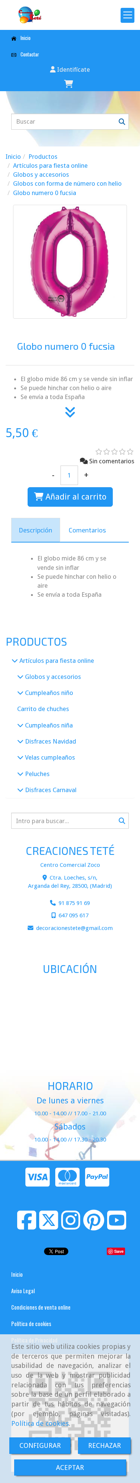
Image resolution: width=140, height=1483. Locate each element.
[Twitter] (48, 1226)
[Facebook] (26, 1226)
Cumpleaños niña (48, 725)
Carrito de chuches (43, 709)
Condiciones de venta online (41, 1307)
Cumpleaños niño (48, 692)
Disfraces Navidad (50, 741)
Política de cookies (40, 1423)
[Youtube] (116, 1226)
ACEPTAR (70, 1467)
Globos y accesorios (52, 676)
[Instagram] (70, 1226)
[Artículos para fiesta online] (15, 660)
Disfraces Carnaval (50, 790)
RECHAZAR (104, 1445)
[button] (70, 69)
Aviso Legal (23, 1291)
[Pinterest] (93, 1226)
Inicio (25, 37)
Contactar (29, 54)
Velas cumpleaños (49, 757)
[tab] (35, 530)
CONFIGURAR (40, 1445)
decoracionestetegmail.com (74, 928)
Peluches (37, 774)
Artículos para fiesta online (56, 660)
